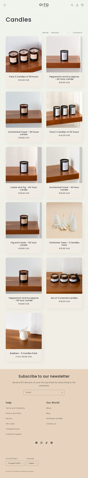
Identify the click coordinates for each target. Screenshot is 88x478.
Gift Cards (10, 424)
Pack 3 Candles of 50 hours (23, 77)
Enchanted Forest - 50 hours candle (23, 133)
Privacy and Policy (13, 413)
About (48, 408)
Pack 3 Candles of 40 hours (64, 132)
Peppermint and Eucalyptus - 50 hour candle (24, 299)
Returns (9, 418)
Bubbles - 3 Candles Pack (23, 353)
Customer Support (14, 434)
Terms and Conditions (15, 408)
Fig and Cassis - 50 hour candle (24, 243)
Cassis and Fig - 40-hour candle (23, 188)
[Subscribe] (62, 392)
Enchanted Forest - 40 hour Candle (64, 188)
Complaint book (12, 429)
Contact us (51, 424)
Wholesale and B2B (54, 418)
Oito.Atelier (16, 471)
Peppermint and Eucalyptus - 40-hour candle (64, 78)
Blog (48, 413)
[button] (4, 5)
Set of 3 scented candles (64, 298)
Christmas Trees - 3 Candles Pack (64, 243)
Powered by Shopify (27, 471)
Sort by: (46, 32)
